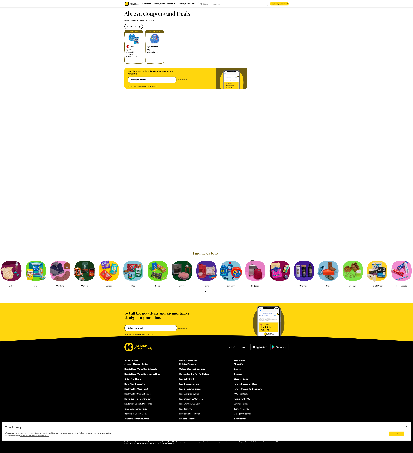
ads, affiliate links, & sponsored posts (145, 20)
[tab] (205, 291)
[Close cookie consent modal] (406, 427)
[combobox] (134, 26)
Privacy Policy (154, 86)
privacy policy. (105, 433)
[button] (133, 47)
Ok (397, 434)
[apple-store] (259, 347)
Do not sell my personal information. (34, 436)
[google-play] (279, 347)
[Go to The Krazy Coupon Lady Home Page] (131, 4)
